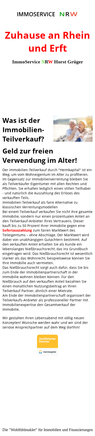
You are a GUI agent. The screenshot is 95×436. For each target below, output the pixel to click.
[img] (47, 14)
